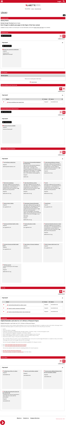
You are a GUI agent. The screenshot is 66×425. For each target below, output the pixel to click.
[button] (6, 36)
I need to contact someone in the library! (16, 308)
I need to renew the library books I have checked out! (19, 311)
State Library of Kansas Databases (31, 244)
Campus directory (34, 418)
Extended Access (4, 32)
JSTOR (46, 182)
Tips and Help (4, 318)
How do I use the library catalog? (31, 371)
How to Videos (4, 357)
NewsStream (47, 203)
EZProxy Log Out (7, 264)
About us (19, 418)
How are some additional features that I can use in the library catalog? (53, 371)
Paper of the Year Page (39, 27)
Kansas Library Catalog (8, 203)
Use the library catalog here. (9, 162)
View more (26, 215)
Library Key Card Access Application (11, 49)
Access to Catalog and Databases (8, 148)
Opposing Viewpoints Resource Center (53, 223)
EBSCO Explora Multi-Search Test (52, 244)
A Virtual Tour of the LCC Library (10, 371)
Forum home (34, 82)
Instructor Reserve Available (9, 125)
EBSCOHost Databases (9, 182)
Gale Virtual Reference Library (30, 182)
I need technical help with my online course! (17, 305)
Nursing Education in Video (30, 223)
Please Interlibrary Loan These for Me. (9, 85)
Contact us (26, 418)
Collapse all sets (61, 38)
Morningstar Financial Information (31, 203)
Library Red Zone (38, 8)
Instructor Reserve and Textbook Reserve (9, 108)
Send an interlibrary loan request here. (16, 102)
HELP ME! (3, 287)
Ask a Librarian (4, 72)
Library (32, 8)
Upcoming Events (4, 18)
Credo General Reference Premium (52, 162)
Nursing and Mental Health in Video (11, 223)
